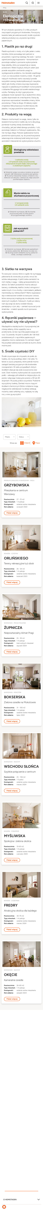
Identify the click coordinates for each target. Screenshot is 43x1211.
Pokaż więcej (12, 513)
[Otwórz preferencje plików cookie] (4, 1207)
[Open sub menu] (38, 1200)
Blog (4, 8)
